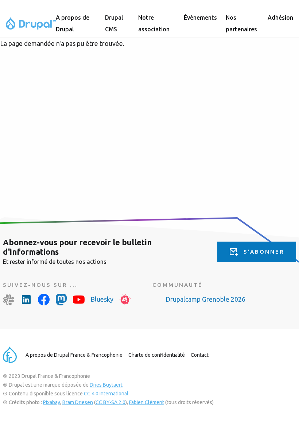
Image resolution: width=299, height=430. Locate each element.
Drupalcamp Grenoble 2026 (205, 299)
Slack (9, 299)
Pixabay (51, 402)
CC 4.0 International (106, 393)
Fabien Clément (146, 402)
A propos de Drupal (72, 23)
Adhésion (280, 17)
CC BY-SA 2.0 (110, 402)
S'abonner (264, 252)
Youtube (79, 299)
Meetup (125, 299)
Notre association (154, 23)
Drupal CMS (114, 23)
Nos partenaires (241, 23)
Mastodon (61, 299)
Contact (200, 355)
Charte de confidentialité (156, 355)
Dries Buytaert (106, 385)
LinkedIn (26, 299)
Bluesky (101, 299)
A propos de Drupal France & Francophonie (74, 355)
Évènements (200, 17)
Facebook (44, 299)
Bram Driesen (77, 402)
